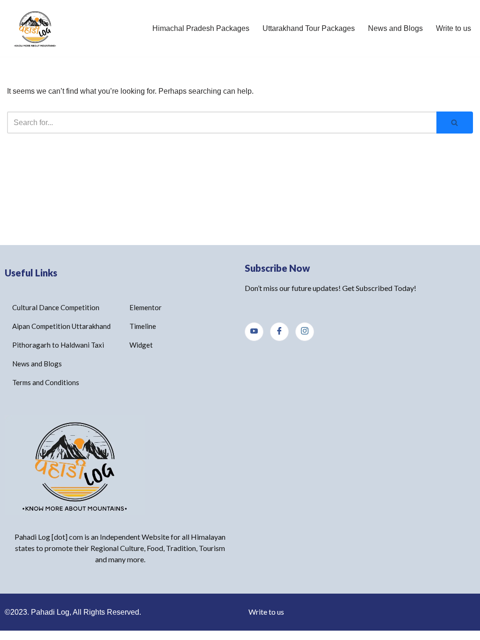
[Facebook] (279, 331)
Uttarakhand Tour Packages (308, 28)
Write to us (453, 28)
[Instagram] (304, 331)
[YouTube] (254, 331)
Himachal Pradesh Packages (200, 28)
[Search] (454, 123)
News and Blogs (395, 28)
